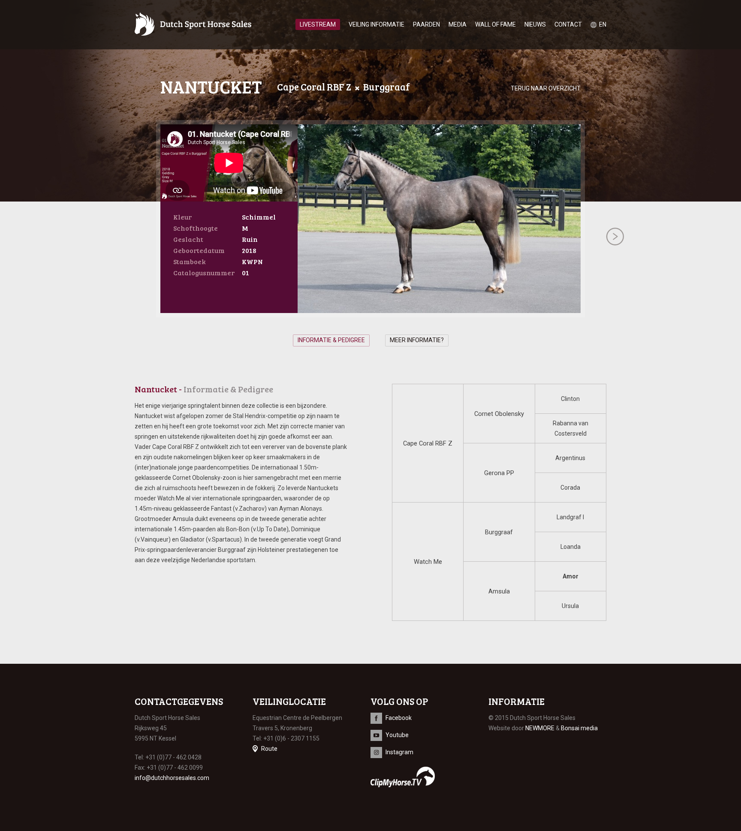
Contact (568, 24)
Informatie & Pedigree (331, 340)
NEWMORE (539, 728)
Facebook (399, 717)
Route (269, 748)
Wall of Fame (495, 24)
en (602, 24)
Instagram (399, 752)
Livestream (318, 24)
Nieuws (535, 24)
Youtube (397, 735)
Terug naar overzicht (546, 88)
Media (458, 24)
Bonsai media (579, 728)
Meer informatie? (417, 340)
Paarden (426, 24)
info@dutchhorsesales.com (172, 777)
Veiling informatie (376, 24)
